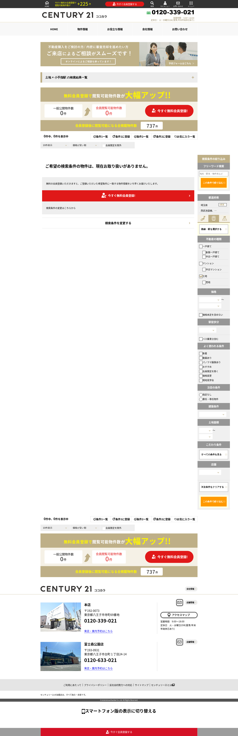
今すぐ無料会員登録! (172, 110)
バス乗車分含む (210, 338)
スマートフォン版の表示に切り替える (120, 711)
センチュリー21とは (161, 685)
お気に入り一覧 (186, 136)
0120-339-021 (100, 620)
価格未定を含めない (213, 314)
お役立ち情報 (115, 29)
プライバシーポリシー (95, 685)
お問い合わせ (178, 6)
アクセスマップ (181, 615)
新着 (205, 353)
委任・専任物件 (210, 399)
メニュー (191, 6)
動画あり (207, 357)
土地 (205, 276)
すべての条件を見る (211, 454)
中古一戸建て (212, 256)
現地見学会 (208, 380)
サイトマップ (141, 685)
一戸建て (207, 246)
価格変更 (207, 375)
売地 (208, 282)
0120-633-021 (100, 660)
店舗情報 (190, 602)
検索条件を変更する (118, 223)
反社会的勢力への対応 (120, 685)
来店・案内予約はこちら (98, 631)
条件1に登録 (122, 136)
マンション (208, 263)
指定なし (207, 394)
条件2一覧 (142, 136)
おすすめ (207, 366)
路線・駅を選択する (211, 229)
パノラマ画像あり (212, 362)
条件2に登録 (163, 136)
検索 (152, 6)
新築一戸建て (212, 252)
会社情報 (147, 29)
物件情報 (82, 29)
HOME (47, 6)
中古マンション (214, 269)
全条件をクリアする (214, 487)
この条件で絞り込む (213, 182)
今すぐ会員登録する (127, 4)
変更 (222, 205)
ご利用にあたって (72, 685)
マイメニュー (165, 6)
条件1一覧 (102, 136)
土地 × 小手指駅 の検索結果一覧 (66, 77)
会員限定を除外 (113, 145)
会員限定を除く (210, 371)
